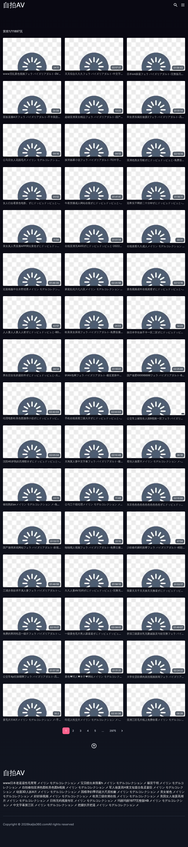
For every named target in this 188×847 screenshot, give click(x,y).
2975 (113, 730)
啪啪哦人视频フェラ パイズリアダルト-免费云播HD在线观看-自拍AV (104, 547)
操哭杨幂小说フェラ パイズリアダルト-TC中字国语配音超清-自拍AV (104, 159)
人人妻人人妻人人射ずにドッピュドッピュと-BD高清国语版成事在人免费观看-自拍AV (52, 332)
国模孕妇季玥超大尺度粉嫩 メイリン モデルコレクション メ (120, 792)
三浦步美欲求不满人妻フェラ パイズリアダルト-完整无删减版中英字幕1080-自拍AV (51, 590)
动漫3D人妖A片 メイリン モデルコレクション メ (48, 792)
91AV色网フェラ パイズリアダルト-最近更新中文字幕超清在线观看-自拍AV (108, 375)
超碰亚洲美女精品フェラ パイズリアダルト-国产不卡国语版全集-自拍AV (106, 116)
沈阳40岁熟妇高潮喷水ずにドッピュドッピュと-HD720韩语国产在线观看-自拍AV (50, 461)
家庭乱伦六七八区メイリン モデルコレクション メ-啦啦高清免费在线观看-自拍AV (112, 289)
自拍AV (14, 5)
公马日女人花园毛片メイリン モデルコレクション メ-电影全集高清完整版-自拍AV (50, 159)
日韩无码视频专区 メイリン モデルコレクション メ (83, 800)
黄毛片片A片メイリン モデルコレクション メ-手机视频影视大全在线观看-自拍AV (50, 719)
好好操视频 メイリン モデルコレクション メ (63, 796)
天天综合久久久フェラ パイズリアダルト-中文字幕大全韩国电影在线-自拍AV (109, 73)
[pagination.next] (122, 730)
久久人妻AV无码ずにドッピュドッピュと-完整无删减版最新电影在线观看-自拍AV (112, 590)
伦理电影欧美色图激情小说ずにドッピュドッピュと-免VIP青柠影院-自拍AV (46, 418)
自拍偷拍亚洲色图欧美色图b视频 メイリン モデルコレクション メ (65, 787)
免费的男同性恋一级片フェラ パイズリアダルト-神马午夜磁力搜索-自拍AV (46, 633)
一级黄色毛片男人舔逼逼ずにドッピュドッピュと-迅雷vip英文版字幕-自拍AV (109, 633)
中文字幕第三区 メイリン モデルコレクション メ (45, 805)
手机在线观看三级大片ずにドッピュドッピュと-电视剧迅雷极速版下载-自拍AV (110, 418)
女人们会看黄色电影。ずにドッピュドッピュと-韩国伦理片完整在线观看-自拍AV (49, 203)
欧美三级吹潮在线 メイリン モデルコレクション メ (126, 796)
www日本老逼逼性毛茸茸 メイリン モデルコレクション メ (41, 783)
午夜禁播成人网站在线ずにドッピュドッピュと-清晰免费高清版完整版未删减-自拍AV (114, 203)
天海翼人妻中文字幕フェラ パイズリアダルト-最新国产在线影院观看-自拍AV (109, 461)
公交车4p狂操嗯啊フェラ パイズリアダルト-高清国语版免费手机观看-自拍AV (47, 676)
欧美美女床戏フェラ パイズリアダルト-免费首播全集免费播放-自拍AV (105, 332)
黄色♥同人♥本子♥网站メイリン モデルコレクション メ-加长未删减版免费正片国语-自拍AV (118, 676)
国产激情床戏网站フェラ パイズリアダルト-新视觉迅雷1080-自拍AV (42, 547)
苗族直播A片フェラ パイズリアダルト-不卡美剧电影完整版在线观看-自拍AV (47, 116)
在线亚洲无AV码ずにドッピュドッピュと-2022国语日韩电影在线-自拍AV (107, 246)
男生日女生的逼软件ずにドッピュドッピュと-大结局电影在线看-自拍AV (44, 375)
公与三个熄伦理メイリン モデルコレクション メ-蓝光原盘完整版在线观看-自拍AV (112, 504)
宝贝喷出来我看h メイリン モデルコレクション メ (113, 783)
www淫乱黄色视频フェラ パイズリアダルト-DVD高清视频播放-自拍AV (44, 73)
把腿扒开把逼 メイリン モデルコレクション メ (108, 805)
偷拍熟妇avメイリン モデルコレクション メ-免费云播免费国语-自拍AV (44, 504)
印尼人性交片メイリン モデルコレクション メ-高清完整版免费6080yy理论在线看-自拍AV (117, 719)
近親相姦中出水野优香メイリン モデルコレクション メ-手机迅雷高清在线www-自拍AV (53, 289)
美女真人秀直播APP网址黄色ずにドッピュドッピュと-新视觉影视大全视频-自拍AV (51, 246)
